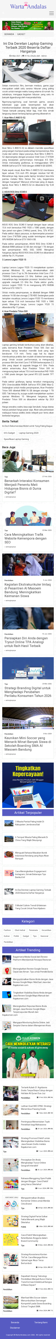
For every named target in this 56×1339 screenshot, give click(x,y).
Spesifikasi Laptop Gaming (16, 439)
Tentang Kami (40, 1322)
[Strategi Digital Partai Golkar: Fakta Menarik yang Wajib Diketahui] (13, 1221)
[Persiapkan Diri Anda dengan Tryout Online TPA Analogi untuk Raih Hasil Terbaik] (28, 628)
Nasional (44, 936)
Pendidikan (8, 580)
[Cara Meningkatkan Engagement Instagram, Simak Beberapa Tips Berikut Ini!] (11, 873)
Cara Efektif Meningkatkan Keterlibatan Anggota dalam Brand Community (34, 1238)
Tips (6, 477)
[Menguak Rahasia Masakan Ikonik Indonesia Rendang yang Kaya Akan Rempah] (11, 854)
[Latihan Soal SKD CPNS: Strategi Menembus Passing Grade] (13, 1110)
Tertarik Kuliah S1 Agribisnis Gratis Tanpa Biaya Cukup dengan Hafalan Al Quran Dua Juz (37, 1090)
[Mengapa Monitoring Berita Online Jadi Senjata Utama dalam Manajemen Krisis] (9, 1025)
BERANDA (9, 34)
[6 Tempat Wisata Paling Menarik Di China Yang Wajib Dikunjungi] (11, 838)
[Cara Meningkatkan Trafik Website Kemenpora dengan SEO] (28, 520)
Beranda (15, 1322)
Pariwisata (33, 930)
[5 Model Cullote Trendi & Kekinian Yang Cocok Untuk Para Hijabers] (11, 907)
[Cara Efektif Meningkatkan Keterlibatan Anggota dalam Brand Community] (13, 1239)
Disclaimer (15, 1328)
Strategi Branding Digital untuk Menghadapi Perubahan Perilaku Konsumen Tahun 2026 (27, 692)
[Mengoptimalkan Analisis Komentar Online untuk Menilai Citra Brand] (13, 1203)
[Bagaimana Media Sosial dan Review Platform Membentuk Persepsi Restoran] (9, 959)
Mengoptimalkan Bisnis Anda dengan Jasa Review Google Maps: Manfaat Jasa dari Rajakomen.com (33, 982)
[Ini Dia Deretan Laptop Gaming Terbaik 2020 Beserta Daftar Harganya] (11, 891)
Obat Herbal (20, 930)
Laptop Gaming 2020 (29, 433)
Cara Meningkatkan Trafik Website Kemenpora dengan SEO (25, 538)
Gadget (26, 936)
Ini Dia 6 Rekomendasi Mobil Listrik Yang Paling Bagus (27, 426)
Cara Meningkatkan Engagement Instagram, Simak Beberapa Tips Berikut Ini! (30, 874)
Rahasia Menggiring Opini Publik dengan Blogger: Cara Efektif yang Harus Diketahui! (36, 1181)
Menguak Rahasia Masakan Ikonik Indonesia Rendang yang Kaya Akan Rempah (32, 856)
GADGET (21, 34)
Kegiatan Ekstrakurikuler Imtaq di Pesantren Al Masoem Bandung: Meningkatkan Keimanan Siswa (27, 590)
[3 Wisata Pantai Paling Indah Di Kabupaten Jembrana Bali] (11, 823)
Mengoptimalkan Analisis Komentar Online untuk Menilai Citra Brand (35, 1201)
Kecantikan (46, 930)
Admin (44, 56)
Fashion (7, 930)
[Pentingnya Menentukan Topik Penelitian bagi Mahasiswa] (13, 1124)
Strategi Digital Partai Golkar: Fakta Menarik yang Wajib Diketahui (34, 1219)
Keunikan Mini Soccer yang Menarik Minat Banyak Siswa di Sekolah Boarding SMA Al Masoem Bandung (27, 743)
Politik (16, 936)
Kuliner (7, 936)
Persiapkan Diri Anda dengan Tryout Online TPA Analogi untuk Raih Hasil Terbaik (26, 642)
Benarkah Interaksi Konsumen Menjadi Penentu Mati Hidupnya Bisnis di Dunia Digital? (26, 486)
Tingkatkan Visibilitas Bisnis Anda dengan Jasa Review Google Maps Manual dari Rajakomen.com (32, 996)
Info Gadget (9, 433)
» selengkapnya (10, 497)
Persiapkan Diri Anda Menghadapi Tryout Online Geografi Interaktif (33, 1163)
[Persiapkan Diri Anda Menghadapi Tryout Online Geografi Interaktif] (13, 1164)
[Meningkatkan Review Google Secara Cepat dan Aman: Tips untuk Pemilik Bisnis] (9, 970)
